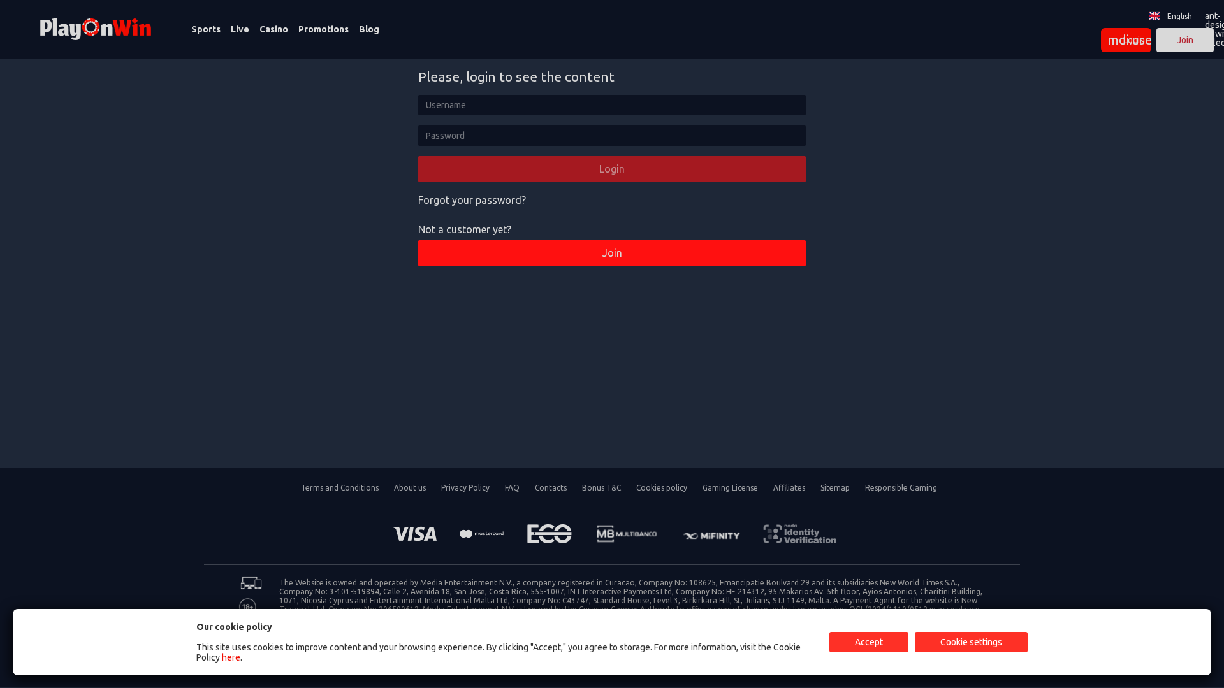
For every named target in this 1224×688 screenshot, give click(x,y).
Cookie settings (971, 642)
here (231, 657)
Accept (869, 642)
